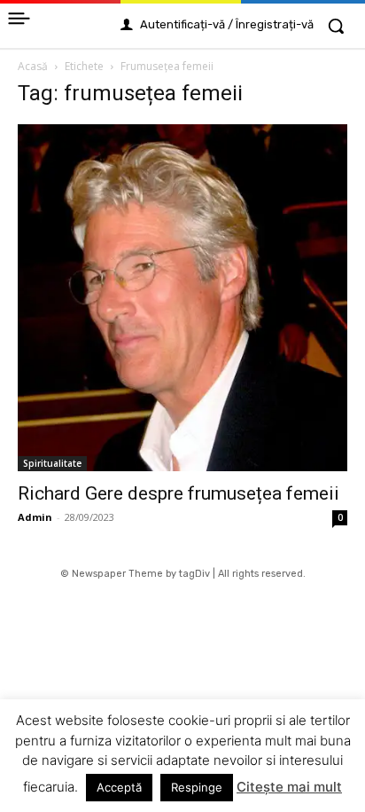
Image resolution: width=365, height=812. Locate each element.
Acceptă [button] (119, 787)
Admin (35, 517)
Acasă (33, 66)
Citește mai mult (289, 786)
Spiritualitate (52, 463)
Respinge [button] (196, 787)
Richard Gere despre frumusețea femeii (178, 493)
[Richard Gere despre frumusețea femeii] (182, 297)
